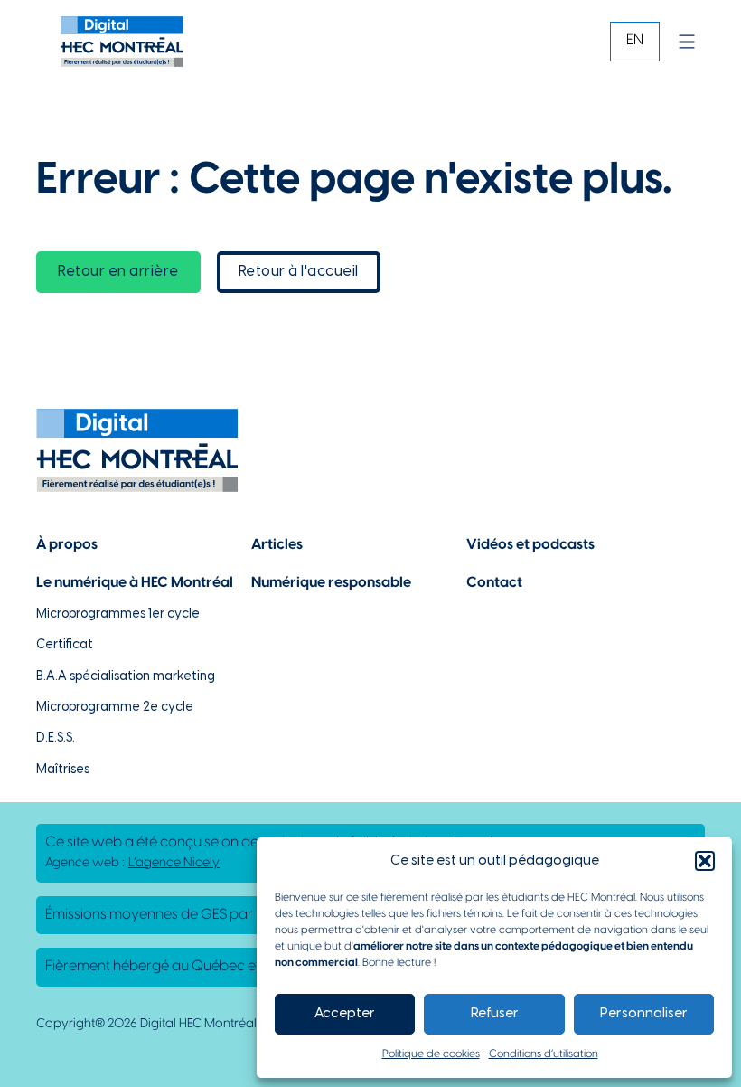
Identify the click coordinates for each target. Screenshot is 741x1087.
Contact (494, 583)
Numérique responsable (331, 583)
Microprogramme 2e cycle (114, 707)
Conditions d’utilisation (543, 1054)
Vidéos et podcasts (530, 545)
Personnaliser (644, 1014)
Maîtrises (62, 770)
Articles (277, 545)
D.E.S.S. (55, 738)
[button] (705, 861)
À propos (67, 545)
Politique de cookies (431, 1054)
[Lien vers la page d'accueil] (122, 41)
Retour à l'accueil (299, 271)
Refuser (495, 1014)
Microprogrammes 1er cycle (118, 614)
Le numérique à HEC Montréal (134, 583)
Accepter (344, 1014)
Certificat (64, 645)
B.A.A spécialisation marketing (125, 677)
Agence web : (132, 863)
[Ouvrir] (687, 42)
